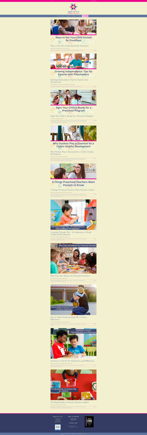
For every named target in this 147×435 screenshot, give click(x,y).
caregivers (71, 280)
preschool (71, 50)
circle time (71, 120)
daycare (55, 159)
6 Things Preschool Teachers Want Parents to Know (72, 190)
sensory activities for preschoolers (55, 407)
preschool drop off (83, 121)
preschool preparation (75, 50)
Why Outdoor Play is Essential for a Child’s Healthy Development (72, 153)
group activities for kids (76, 120)
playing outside (62, 160)
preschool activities (70, 86)
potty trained (61, 121)
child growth (75, 158)
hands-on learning (81, 120)
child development (76, 194)
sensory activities (83, 406)
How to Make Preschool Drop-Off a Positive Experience (69, 318)
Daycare (61, 158)
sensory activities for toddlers (64, 407)
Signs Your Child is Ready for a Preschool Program (72, 116)
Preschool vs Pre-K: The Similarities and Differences (72, 361)
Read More (95, 50)
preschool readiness (64, 122)
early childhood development (65, 159)
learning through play (56, 121)
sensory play (69, 407)
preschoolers (80, 86)
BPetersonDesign (53, 50)
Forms (77, 427)
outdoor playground (56, 160)
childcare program (80, 158)
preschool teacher (60, 196)
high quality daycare (82, 159)
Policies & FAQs (71, 427)
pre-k (78, 195)
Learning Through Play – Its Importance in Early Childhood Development (71, 233)
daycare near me (58, 159)
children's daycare (66, 120)
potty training (65, 121)
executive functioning (72, 159)
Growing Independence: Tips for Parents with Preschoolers (69, 81)
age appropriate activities (70, 158)
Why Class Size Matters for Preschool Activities (70, 276)
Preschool (61, 50)
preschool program (81, 50)
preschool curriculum (78, 121)
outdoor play (52, 160)
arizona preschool (66, 50)
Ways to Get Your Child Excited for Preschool (69, 46)
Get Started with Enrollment (72, 426)
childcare (75, 365)
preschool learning (75, 86)
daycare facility (62, 195)
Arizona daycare (66, 194)
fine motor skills (77, 159)
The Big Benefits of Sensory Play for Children (70, 402)
